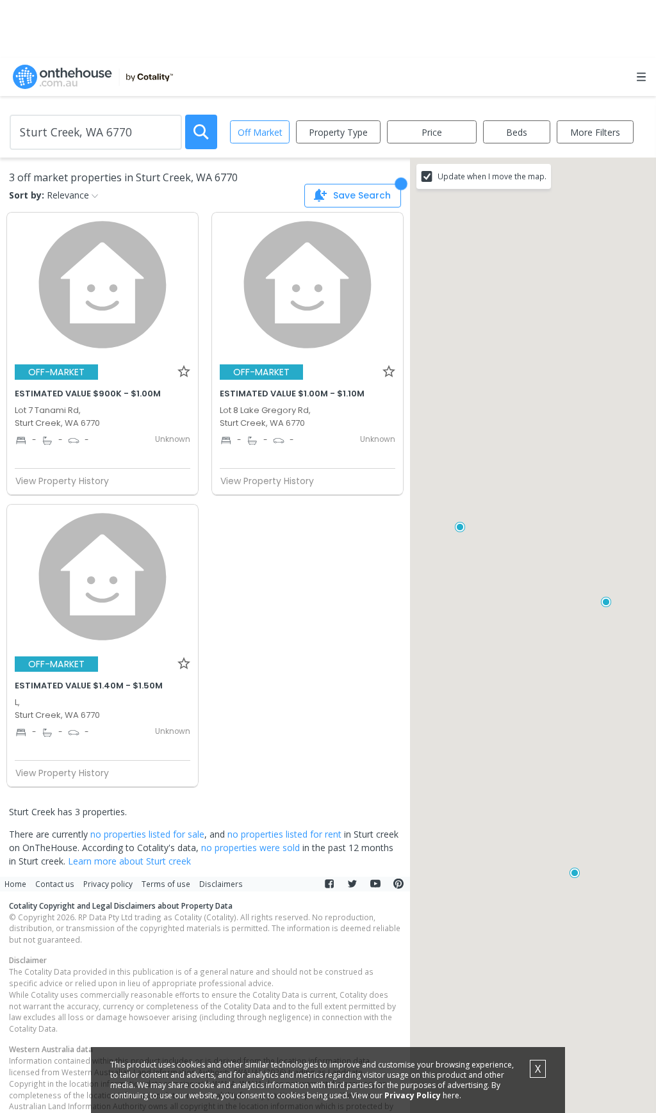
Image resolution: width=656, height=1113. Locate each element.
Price (432, 132)
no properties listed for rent (284, 834)
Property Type (338, 132)
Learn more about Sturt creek (129, 861)
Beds (516, 132)
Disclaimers (221, 884)
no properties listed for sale (147, 834)
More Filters (595, 132)
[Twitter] (352, 884)
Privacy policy (108, 884)
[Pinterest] (398, 884)
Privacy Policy (412, 1095)
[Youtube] (375, 884)
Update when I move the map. (492, 176)
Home (15, 884)
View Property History (62, 481)
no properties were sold (250, 847)
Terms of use (166, 884)
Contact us (54, 884)
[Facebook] (329, 884)
